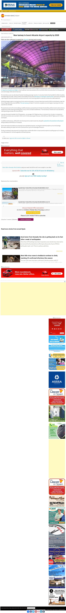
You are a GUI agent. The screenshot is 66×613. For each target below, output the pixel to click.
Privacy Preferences (31, 608)
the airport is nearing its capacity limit (44, 96)
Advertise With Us (62, 609)
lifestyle (30, 23)
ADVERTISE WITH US (12, 11)
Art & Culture (46, 23)
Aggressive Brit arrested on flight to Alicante (20, 138)
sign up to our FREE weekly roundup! (36, 176)
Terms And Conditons (42, 609)
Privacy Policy (49, 609)
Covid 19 (11, 23)
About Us (56, 609)
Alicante (26, 39)
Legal (53, 609)
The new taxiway (24, 103)
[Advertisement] (33, 298)
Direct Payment (35, 609)
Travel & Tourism (38, 23)
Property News (17, 23)
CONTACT (6, 11)
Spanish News (5, 23)
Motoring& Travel (24, 23)
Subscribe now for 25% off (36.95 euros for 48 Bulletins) (37, 171)
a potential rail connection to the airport (53, 120)
